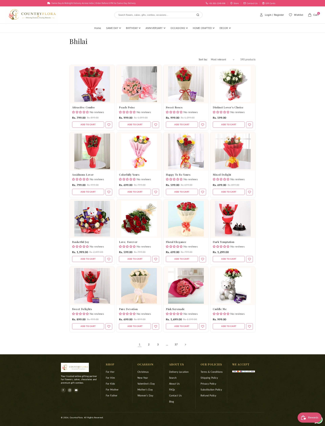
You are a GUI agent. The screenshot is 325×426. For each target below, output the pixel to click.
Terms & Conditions (212, 371)
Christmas (143, 371)
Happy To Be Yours (178, 174)
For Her (110, 371)
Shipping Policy (209, 377)
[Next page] (185, 344)
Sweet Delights (82, 309)
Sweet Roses (174, 107)
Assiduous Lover (83, 174)
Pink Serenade (175, 309)
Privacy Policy (208, 383)
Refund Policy (208, 395)
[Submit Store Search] (197, 14)
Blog (171, 401)
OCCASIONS (177, 28)
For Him (110, 377)
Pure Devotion (128, 309)
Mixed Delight (222, 174)
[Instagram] (69, 390)
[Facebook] (63, 390)
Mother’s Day (145, 389)
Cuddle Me (220, 309)
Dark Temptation (223, 242)
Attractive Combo (83, 107)
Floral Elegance (176, 242)
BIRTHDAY (132, 28)
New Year (142, 377)
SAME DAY (112, 28)
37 (176, 344)
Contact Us (175, 395)
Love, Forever (128, 242)
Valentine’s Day (146, 383)
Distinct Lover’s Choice (228, 107)
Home (97, 28)
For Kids (110, 383)
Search (173, 377)
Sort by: (203, 59)
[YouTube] (76, 390)
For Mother (112, 389)
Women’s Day (145, 395)
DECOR (224, 28)
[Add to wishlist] (108, 125)
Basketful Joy (80, 242)
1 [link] (139, 344)
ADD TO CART (88, 124)
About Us (174, 383)
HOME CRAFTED (202, 28)
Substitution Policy (211, 389)
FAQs (172, 389)
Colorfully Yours (129, 174)
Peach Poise (127, 107)
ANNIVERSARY (154, 28)
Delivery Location (179, 371)
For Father (111, 395)
